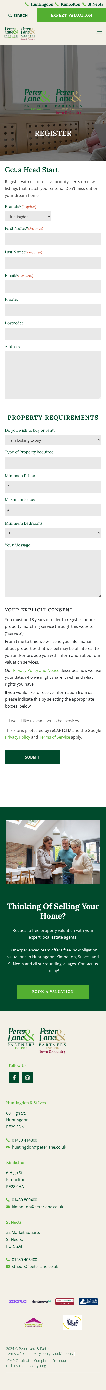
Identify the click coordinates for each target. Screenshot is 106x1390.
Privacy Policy (17, 737)
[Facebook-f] (14, 1077)
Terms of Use (17, 1353)
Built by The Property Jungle (27, 1365)
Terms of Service (54, 737)
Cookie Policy (63, 1353)
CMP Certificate (19, 1360)
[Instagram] (27, 1077)
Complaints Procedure (51, 1360)
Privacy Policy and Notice (36, 670)
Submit (32, 757)
